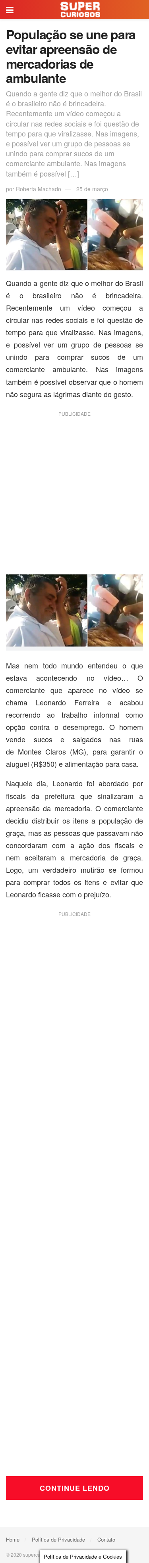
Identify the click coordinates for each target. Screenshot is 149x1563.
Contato (106, 1539)
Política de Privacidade (58, 1539)
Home (12, 1539)
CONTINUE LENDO (75, 1488)
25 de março (92, 189)
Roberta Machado (38, 189)
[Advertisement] (74, 495)
